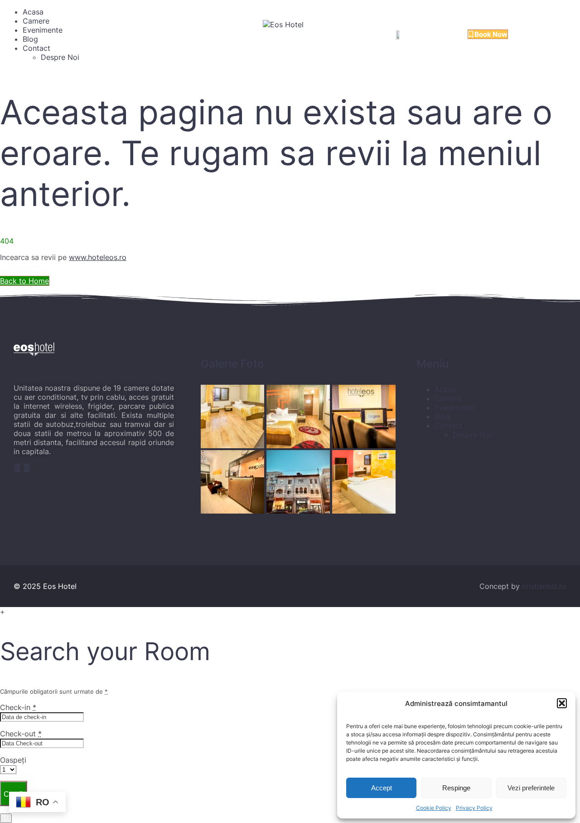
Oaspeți (13, 759)
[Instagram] (26, 467)
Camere (36, 20)
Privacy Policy (474, 807)
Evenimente (43, 29)
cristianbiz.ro (544, 586)
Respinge (456, 788)
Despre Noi (60, 57)
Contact (36, 48)
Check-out (21, 733)
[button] (561, 703)
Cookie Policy (433, 807)
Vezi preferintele (531, 788)
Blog (30, 39)
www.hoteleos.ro (97, 257)
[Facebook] (18, 467)
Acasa (33, 11)
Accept (381, 788)
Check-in (18, 707)
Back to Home (24, 280)
